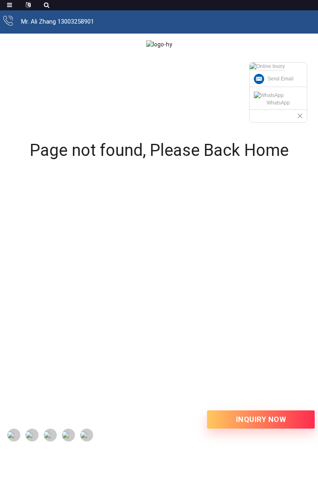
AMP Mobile (46, 423)
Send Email (280, 79)
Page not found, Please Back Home (159, 150)
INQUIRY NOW (261, 419)
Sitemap (14, 423)
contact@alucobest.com (55, 370)
